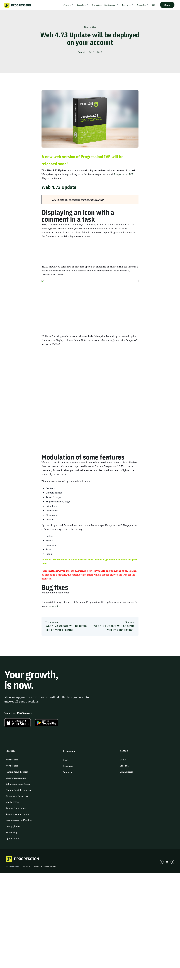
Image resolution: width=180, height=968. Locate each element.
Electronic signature (16, 778)
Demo (123, 759)
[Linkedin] (167, 862)
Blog (94, 27)
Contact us (68, 772)
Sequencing (11, 832)
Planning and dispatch (17, 771)
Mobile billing (13, 802)
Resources (68, 766)
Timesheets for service (17, 796)
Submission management (18, 784)
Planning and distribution (18, 790)
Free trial (124, 765)
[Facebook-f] (162, 862)
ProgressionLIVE (123, 174)
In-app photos (13, 826)
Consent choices (50, 866)
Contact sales (126, 771)
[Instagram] (172, 862)
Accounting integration (17, 814)
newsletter (54, 606)
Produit (81, 52)
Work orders (12, 759)
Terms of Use (37, 866)
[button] (69, 5)
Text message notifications (19, 820)
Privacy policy (26, 866)
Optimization (12, 838)
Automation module (16, 808)
